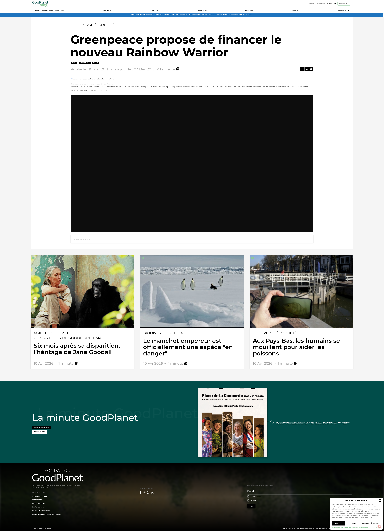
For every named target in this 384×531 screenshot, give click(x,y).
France (74, 62)
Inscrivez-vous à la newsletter (320, 4)
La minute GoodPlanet (41, 510)
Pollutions (202, 10)
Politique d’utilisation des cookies (345, 527)
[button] (380, 500)
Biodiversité (108, 10)
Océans (96, 62)
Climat (155, 10)
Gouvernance (84, 62)
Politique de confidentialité (369, 527)
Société (295, 10)
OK (251, 506)
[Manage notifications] (379, 526)
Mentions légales (288, 528)
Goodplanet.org (41, 427)
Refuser (353, 523)
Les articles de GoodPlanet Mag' (70, 338)
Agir (38, 333)
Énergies (249, 10)
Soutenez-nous (38, 507)
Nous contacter (38, 503)
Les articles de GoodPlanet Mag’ (49, 10)
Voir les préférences (371, 523)
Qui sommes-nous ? (40, 496)
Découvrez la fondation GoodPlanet (46, 514)
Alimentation (343, 10)
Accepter (338, 523)
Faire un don (344, 4)
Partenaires (37, 500)
